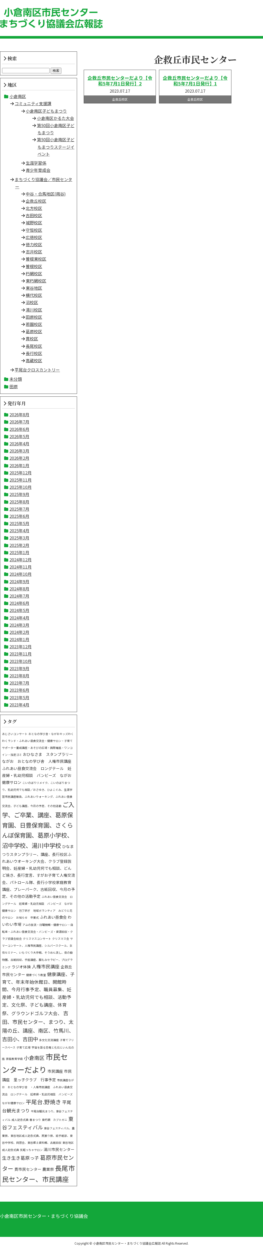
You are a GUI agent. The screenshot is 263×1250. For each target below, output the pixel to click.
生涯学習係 (36, 163)
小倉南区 (18, 96)
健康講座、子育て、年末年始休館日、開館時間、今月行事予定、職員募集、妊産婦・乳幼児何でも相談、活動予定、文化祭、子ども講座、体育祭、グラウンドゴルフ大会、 (38, 993)
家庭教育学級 (14, 1059)
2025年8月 (19, 502)
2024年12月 (21, 559)
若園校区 (34, 324)
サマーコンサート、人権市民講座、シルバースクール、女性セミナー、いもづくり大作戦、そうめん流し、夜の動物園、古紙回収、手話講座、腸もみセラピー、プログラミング (37, 953)
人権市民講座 (46, 966)
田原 (14, 386)
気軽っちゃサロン (31, 1150)
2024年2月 (19, 632)
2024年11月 (21, 567)
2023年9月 (19, 668)
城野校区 (34, 222)
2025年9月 (19, 494)
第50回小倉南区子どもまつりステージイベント (55, 146)
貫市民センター (27, 1169)
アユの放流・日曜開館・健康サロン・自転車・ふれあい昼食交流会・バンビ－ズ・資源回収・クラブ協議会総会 (37, 932)
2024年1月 (19, 639)
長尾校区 (34, 346)
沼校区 (32, 302)
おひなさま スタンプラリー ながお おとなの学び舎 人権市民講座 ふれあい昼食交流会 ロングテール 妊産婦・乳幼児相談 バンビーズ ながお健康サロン (39, 768)
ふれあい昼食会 (53, 917)
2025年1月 (19, 552)
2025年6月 (19, 516)
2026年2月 (19, 458)
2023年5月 (19, 697)
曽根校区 (34, 266)
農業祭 (48, 1169)
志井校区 (34, 252)
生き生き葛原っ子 (20, 1158)
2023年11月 (21, 654)
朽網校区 (34, 273)
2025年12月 (21, 472)
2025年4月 (19, 530)
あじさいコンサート (14, 734)
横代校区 (34, 295)
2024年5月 (19, 610)
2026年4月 (19, 443)
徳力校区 (34, 244)
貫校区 (32, 338)
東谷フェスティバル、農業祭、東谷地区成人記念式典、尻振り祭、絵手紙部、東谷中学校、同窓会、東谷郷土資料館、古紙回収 (38, 1135)
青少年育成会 (38, 170)
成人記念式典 (20, 1120)
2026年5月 (19, 436)
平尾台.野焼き (43, 1102)
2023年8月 (19, 675)
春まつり (35, 1120)
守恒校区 (34, 230)
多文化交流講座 (49, 1040)
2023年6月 (19, 690)
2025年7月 (19, 509)
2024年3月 (19, 625)
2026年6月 (19, 429)
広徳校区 (34, 237)
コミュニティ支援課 (33, 103)
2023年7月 (19, 683)
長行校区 (34, 353)
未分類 (16, 379)
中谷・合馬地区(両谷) (46, 194)
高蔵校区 (34, 360)
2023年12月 (21, 646)
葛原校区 (34, 331)
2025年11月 (21, 480)
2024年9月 (19, 581)
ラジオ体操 (21, 966)
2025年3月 (19, 538)
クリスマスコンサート (37, 939)
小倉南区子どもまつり (46, 111)
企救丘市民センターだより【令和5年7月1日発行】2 (120, 80)
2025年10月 (21, 487)
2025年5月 (19, 523)
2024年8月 (19, 589)
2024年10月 (21, 574)
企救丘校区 (36, 201)
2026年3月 (19, 451)
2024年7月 (19, 596)
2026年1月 (19, 465)
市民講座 (55, 1071)
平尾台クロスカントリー (37, 370)
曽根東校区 (36, 259)
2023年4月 (19, 705)
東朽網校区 (36, 281)
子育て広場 (23, 1047)
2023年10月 (21, 661)
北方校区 (34, 208)
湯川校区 (34, 310)
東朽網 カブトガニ (54, 1120)
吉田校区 (34, 215)
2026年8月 (19, 414)
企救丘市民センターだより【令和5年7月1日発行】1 (195, 80)
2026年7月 (19, 422)
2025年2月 (19, 545)
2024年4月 (19, 618)
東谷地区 (34, 288)
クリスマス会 (60, 939)
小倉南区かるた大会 (55, 118)
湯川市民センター (59, 1149)
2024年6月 (19, 603)
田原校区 (34, 317)
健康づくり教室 (36, 975)
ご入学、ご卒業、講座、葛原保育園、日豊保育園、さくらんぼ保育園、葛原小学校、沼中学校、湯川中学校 (38, 825)
